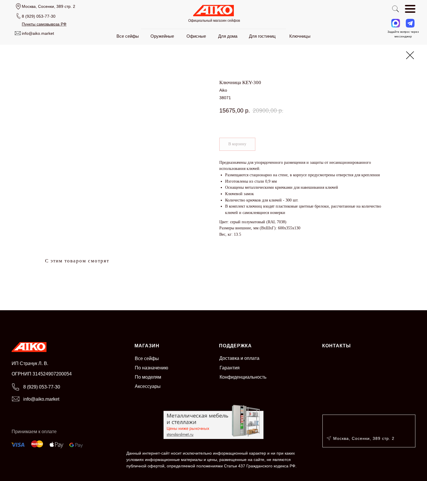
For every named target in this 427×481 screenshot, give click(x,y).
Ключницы (300, 36)
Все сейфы (147, 358)
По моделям (148, 377)
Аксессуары (148, 386)
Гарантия (230, 367)
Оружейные (162, 36)
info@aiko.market (38, 33)
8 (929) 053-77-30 (38, 16)
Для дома (227, 36)
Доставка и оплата (239, 358)
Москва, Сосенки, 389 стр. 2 (363, 438)
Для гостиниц (262, 36)
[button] (44, 24)
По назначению (151, 367)
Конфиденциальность (243, 377)
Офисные (196, 36)
